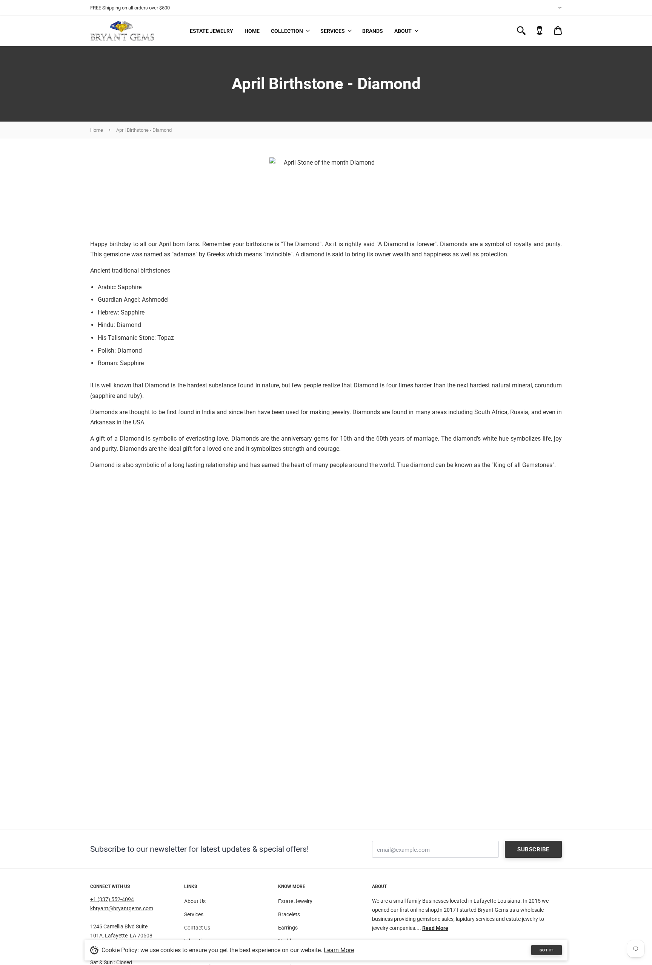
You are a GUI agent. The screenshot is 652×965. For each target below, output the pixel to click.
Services (332, 31)
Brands (372, 31)
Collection (287, 31)
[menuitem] (290, 31)
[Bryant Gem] (122, 30)
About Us (195, 901)
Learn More (339, 950)
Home (252, 31)
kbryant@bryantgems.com (121, 908)
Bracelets (289, 914)
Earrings (288, 928)
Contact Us (197, 928)
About (403, 31)
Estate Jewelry (211, 31)
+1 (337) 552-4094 (112, 899)
